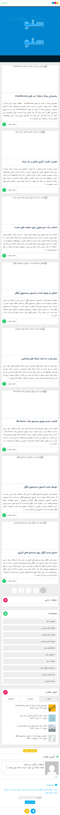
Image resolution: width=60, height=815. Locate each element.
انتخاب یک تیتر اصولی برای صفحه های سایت (35, 227)
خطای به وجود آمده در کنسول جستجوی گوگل (36, 293)
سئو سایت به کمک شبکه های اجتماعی (39, 358)
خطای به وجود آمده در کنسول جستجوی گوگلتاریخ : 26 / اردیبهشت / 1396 (31, 737)
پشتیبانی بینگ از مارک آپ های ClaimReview (36, 96)
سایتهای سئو (50, 654)
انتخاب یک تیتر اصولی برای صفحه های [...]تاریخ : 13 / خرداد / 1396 (32, 727)
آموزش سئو (50, 621)
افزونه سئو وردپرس (47, 628)
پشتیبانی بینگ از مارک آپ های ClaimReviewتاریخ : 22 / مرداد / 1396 (31, 706)
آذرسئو (4, 3)
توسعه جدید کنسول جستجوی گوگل (40, 487)
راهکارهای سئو (49, 648)
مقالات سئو (50, 661)
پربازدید (30, 698)
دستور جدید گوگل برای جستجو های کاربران (37, 552)
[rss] (27, 811)
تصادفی (11, 698)
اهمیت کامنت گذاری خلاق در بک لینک (39, 161)
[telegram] (33, 811)
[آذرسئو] (30, 33)
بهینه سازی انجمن (48, 634)
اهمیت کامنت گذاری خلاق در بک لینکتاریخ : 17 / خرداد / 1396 (33, 717)
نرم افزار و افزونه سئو (47, 668)
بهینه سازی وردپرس (47, 641)
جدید (49, 698)
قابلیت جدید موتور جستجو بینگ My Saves (36, 421)
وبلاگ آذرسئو (49, 681)
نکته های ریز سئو (48, 674)
